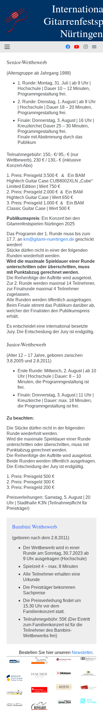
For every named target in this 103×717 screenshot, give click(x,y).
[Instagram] (85, 46)
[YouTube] (76, 46)
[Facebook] (67, 46)
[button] (7, 47)
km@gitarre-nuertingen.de (48, 239)
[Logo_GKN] (15, 20)
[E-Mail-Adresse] (94, 46)
